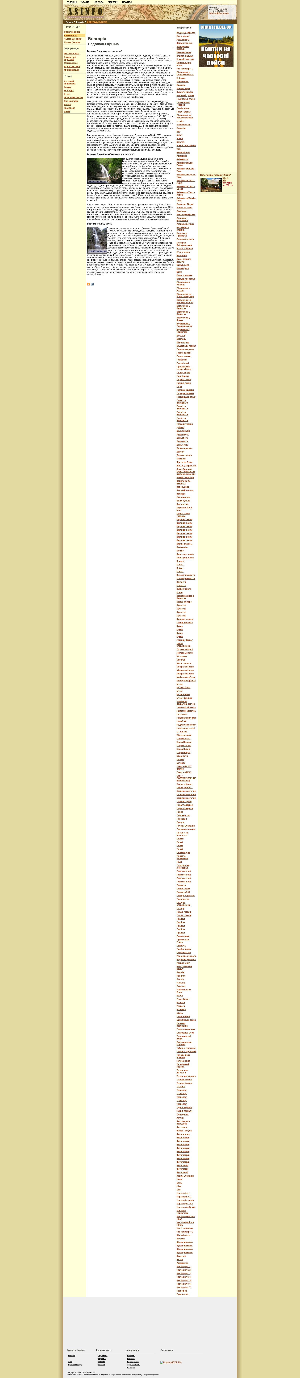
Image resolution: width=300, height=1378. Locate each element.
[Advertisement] (31, 25)
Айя (224, 180)
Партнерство (133, 1362)
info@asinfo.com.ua (219, 13)
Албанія (101, 1364)
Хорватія (102, 1359)
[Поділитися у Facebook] (88, 284)
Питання (131, 1359)
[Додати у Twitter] (92, 284)
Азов (70, 1362)
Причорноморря (75, 1364)
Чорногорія (102, 1356)
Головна (69, 22)
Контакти (131, 1356)
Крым (225, 178)
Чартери (131, 1367)
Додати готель (133, 1364)
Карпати (71, 1356)
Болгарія (80, 22)
